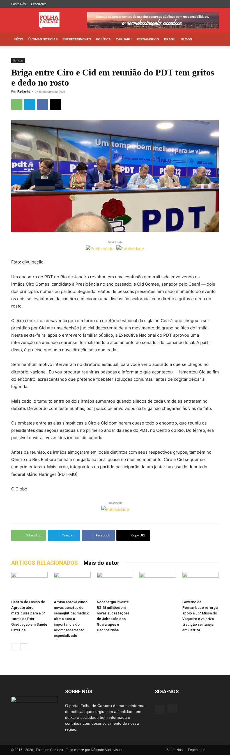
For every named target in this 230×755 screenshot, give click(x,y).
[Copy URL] (55, 104)
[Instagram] (214, 4)
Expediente (38, 4)
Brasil (170, 39)
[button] (212, 39)
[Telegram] (29, 104)
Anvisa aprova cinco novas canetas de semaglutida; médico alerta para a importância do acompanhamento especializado (71, 619)
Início (18, 39)
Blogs (186, 39)
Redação (23, 91)
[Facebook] (205, 4)
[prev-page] (14, 646)
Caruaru (124, 39)
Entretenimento (77, 39)
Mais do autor (101, 562)
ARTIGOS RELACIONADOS (44, 562)
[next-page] (23, 646)
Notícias (18, 60)
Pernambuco (148, 39)
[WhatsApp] (16, 104)
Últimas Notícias (43, 39)
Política (103, 39)
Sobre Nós (18, 4)
